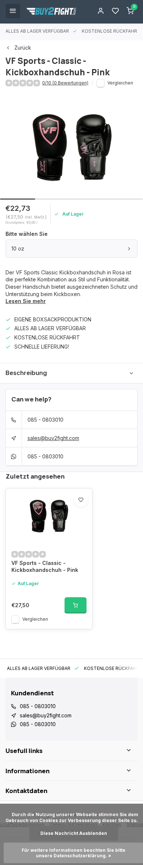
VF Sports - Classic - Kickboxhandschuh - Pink (44, 566)
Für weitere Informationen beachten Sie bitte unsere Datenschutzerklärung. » (74, 852)
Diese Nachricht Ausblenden (73, 833)
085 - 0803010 (45, 420)
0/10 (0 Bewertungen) (65, 83)
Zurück (22, 47)
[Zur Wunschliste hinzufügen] (81, 499)
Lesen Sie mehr (26, 301)
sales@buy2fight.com (53, 438)
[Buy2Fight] (51, 11)
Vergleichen (120, 83)
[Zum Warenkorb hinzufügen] (76, 605)
